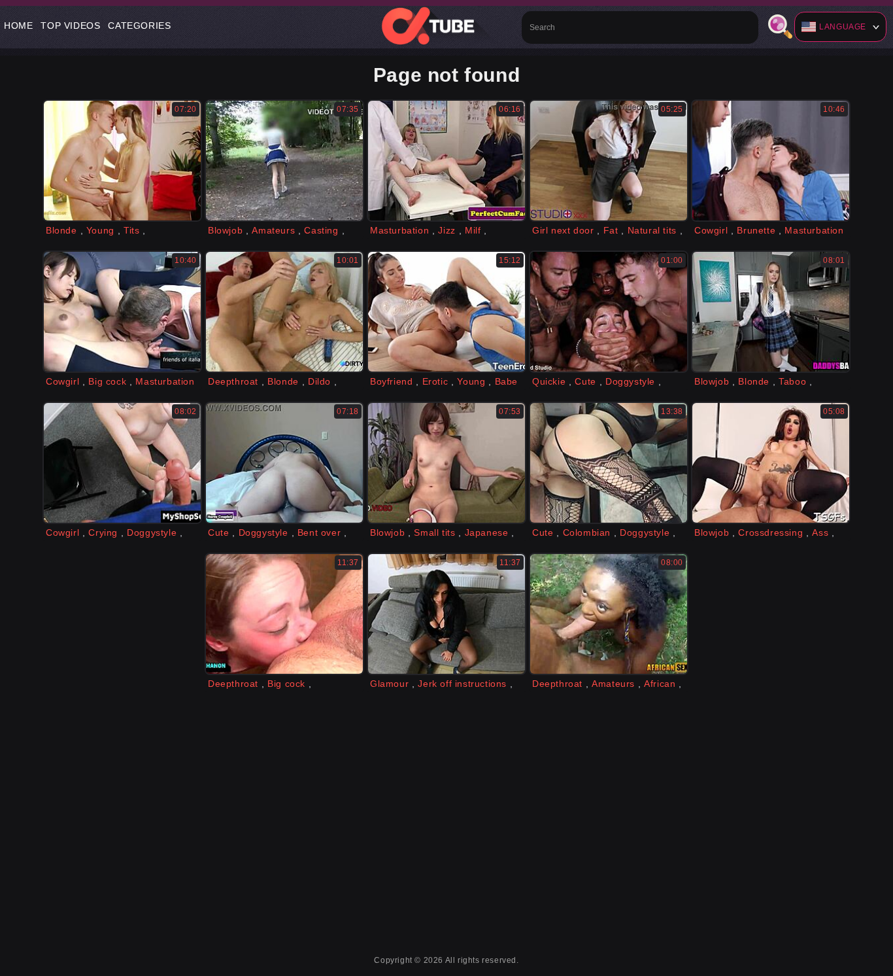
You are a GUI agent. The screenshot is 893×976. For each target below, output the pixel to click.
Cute (585, 381)
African (659, 683)
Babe (506, 381)
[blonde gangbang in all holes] (608, 312)
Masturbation (399, 230)
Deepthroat (233, 381)
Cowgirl (711, 230)
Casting (321, 230)
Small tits (434, 532)
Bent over (319, 532)
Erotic (435, 381)
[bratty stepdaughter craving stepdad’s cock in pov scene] (771, 312)
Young (100, 230)
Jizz (446, 230)
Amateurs (273, 230)
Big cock (107, 381)
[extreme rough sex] (284, 614)
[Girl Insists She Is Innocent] (122, 463)
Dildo (319, 381)
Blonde (61, 230)
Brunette (756, 230)
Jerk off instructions (462, 683)
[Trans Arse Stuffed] (771, 463)
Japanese (487, 532)
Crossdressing (770, 532)
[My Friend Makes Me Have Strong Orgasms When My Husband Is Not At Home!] (284, 463)
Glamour (389, 683)
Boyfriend (391, 381)
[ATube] (446, 25)
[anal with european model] (284, 312)
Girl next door (563, 230)
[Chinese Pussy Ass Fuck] (122, 312)
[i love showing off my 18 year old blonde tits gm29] (122, 160)
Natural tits (652, 230)
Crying (103, 532)
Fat (610, 230)
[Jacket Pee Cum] (446, 614)
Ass (820, 532)
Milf (472, 230)
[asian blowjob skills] (446, 463)
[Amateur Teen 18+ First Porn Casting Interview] (284, 160)
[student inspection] (608, 160)
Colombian (587, 532)
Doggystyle (630, 381)
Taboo (792, 381)
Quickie (548, 381)
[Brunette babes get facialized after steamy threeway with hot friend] (771, 160)
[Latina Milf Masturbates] (608, 463)
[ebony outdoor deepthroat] (608, 614)
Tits (131, 230)
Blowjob (225, 230)
